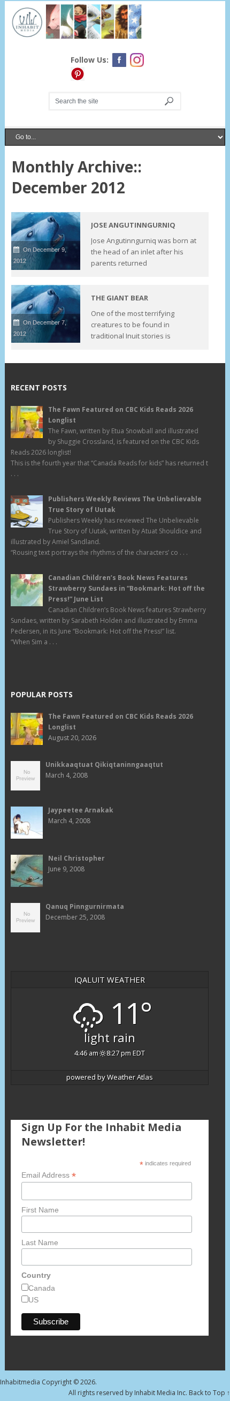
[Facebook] (119, 60)
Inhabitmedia (20, 1382)
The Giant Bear (119, 298)
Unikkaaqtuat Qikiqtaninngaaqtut (104, 764)
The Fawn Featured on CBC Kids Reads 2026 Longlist (120, 415)
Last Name (39, 1242)
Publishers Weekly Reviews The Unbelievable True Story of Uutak (125, 504)
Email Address (48, 1175)
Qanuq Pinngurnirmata (84, 906)
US (33, 1299)
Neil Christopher (76, 858)
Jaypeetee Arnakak (80, 810)
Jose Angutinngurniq (133, 225)
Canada (41, 1288)
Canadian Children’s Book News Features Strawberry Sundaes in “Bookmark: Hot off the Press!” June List (126, 588)
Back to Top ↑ (209, 1392)
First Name (40, 1210)
